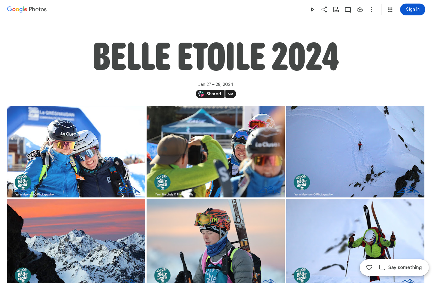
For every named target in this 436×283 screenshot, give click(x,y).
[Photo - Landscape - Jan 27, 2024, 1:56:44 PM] (76, 151)
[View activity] (348, 9)
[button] (390, 10)
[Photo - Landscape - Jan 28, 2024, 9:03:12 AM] (355, 151)
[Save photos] (360, 9)
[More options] (372, 9)
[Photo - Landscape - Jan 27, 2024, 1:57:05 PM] (216, 151)
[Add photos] (336, 9)
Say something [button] (405, 268)
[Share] (324, 9)
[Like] (369, 268)
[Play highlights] (312, 9)
